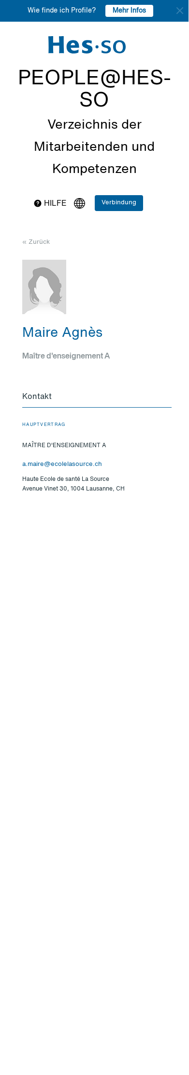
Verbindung (119, 202)
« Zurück (36, 242)
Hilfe (54, 204)
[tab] (97, 397)
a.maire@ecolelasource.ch (62, 464)
